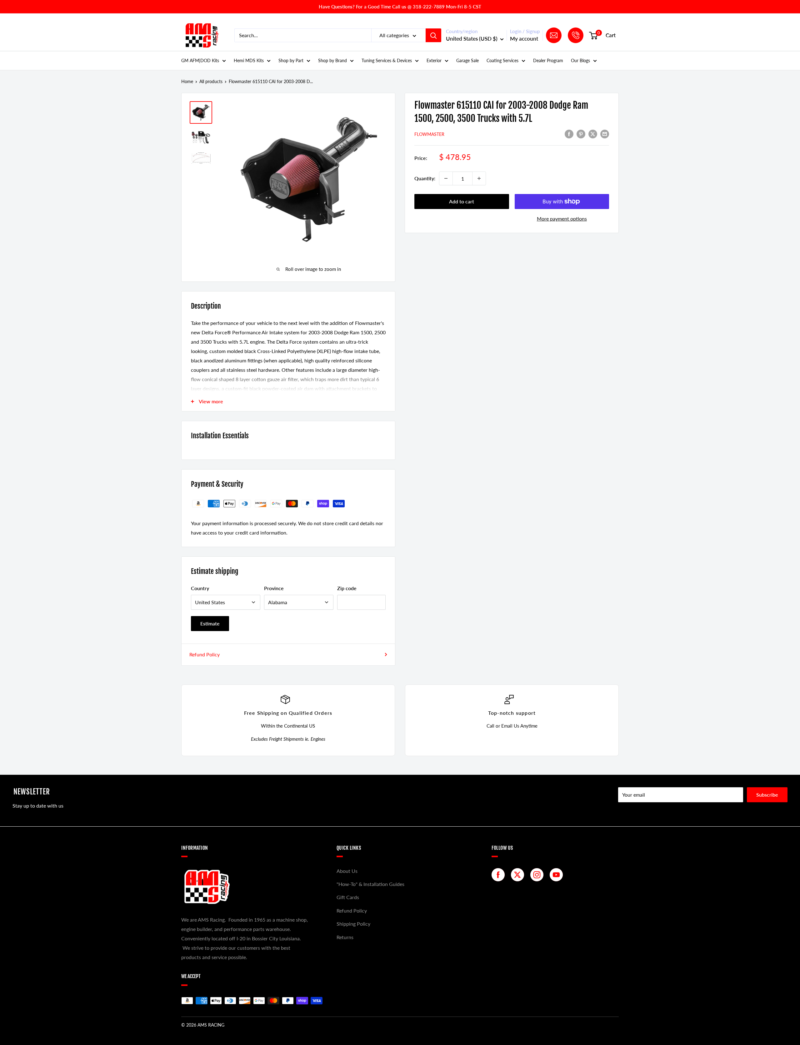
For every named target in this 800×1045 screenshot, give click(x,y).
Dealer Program (548, 60)
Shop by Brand (332, 60)
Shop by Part (290, 60)
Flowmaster (429, 134)
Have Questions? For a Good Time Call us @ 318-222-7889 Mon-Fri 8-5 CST (400, 6)
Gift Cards (348, 897)
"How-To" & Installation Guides (370, 884)
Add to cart (461, 201)
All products (210, 81)
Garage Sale (467, 60)
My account (524, 38)
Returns (345, 937)
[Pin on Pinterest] (581, 134)
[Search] (433, 35)
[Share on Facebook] (569, 134)
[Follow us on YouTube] (558, 874)
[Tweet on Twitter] (592, 134)
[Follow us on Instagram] (538, 874)
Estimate (210, 623)
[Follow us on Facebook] (500, 874)
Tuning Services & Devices (387, 60)
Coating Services (502, 60)
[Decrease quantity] (445, 178)
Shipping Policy (353, 924)
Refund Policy (204, 654)
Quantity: (424, 178)
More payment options (562, 218)
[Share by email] (604, 134)
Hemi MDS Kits (249, 60)
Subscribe (767, 795)
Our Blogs (580, 60)
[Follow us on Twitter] (519, 874)
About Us (347, 871)
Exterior (434, 60)
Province (274, 588)
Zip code (347, 588)
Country (200, 588)
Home (187, 81)
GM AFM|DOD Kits (200, 60)
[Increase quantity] (479, 178)
